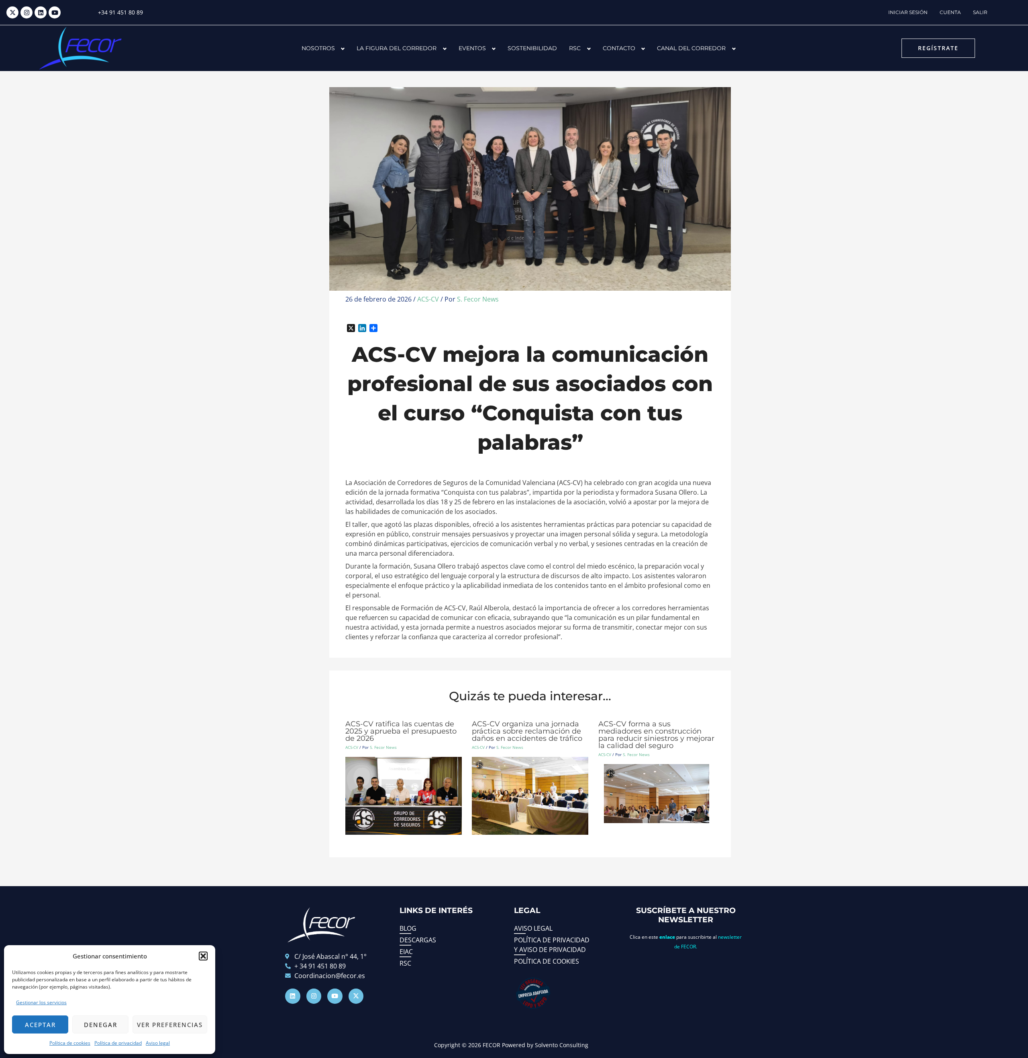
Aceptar (40, 1025)
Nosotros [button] (318, 48)
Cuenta (950, 12)
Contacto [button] (619, 48)
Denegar (100, 1025)
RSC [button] (575, 48)
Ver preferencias (170, 1025)
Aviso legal (158, 1043)
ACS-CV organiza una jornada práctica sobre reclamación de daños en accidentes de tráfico (527, 731)
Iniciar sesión (908, 12)
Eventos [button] (472, 48)
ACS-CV (428, 299)
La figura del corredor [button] (396, 48)
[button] (203, 956)
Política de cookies (69, 1043)
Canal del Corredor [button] (691, 48)
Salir (980, 12)
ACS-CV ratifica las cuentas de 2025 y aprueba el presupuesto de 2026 (401, 731)
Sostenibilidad (532, 48)
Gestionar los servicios (41, 1002)
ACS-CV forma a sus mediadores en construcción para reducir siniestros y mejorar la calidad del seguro (656, 735)
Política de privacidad (118, 1043)
